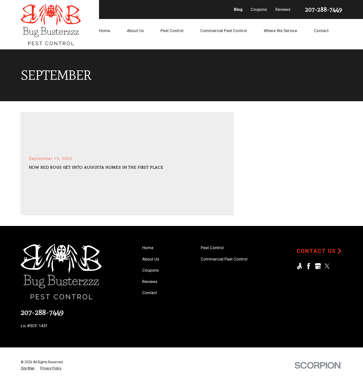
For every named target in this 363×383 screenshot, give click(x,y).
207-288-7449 (323, 9)
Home (147, 247)
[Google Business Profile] (318, 266)
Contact (149, 292)
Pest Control (212, 247)
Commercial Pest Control (224, 259)
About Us (150, 259)
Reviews (282, 9)
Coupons (259, 9)
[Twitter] (327, 266)
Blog (238, 9)
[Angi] (299, 266)
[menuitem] (113, 30)
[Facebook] (308, 266)
